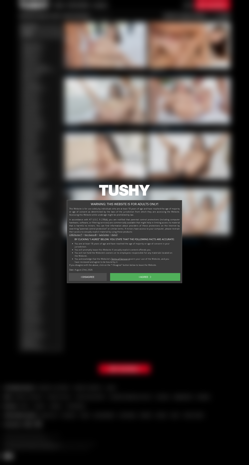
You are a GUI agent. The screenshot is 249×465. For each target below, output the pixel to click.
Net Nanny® (91, 234)
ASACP (114, 234)
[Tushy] (124, 191)
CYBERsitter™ (75, 234)
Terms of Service (119, 258)
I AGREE (143, 277)
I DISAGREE (87, 277)
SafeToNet (104, 234)
